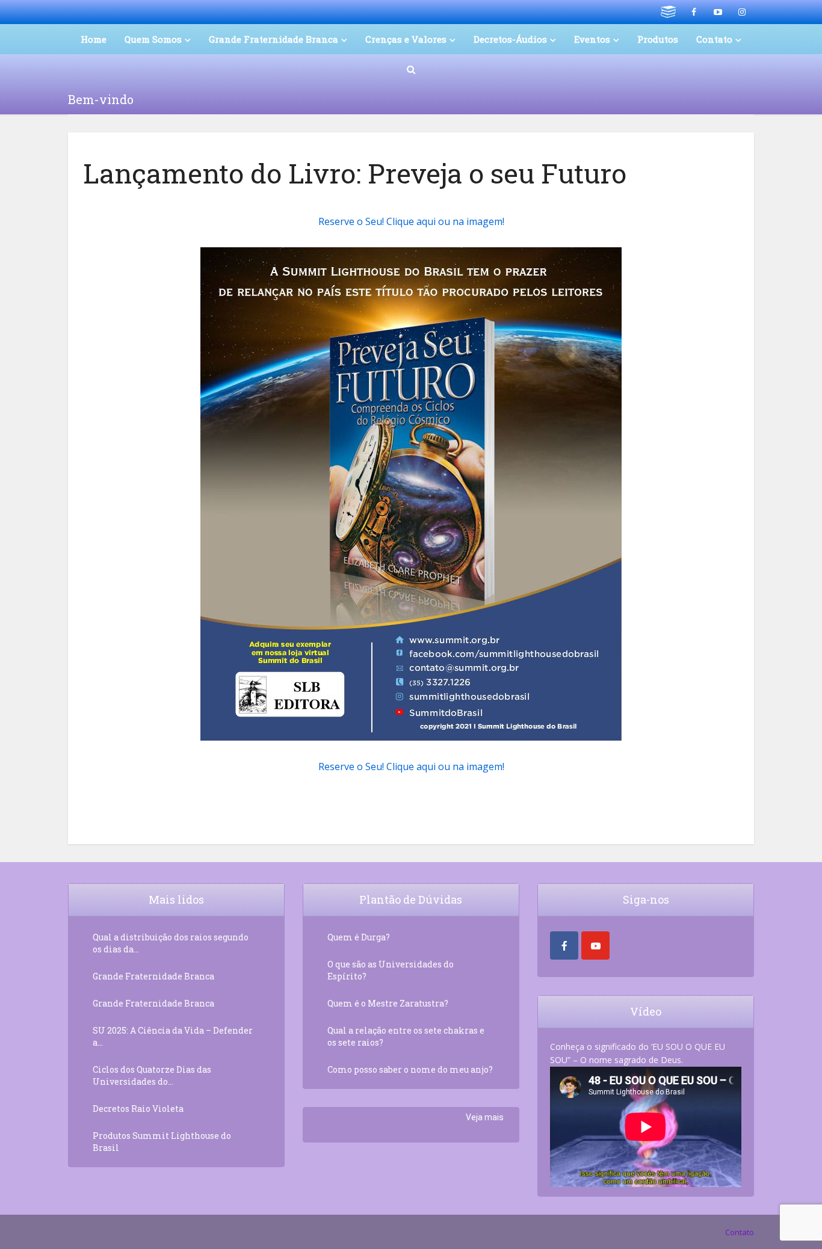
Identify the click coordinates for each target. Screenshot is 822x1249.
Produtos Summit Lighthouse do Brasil (162, 1141)
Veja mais (485, 1117)
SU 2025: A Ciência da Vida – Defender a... (173, 1036)
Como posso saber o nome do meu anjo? (410, 1069)
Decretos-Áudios (510, 39)
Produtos (657, 39)
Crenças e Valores (406, 39)
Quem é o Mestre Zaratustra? (387, 1003)
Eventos (592, 39)
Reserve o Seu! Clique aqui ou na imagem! (411, 221)
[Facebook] (564, 945)
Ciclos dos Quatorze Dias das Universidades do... (152, 1075)
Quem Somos (153, 39)
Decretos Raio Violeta (138, 1108)
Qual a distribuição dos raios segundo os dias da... (171, 943)
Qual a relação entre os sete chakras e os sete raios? (405, 1036)
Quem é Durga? (358, 937)
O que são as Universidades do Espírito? (390, 970)
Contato (739, 1232)
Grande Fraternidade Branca (273, 39)
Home (94, 39)
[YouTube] (595, 945)
